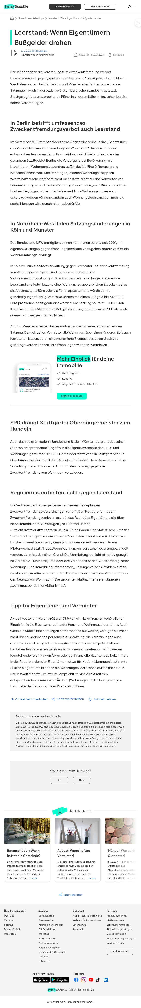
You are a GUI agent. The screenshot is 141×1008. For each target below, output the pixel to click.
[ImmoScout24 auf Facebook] (76, 981)
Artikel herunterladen (31, 699)
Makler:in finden (100, 6)
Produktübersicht (116, 915)
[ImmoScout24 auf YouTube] (91, 981)
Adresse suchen (47, 938)
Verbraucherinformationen (87, 920)
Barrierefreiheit (12, 929)
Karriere (8, 920)
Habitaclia (43, 961)
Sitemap (8, 924)
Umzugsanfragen (116, 933)
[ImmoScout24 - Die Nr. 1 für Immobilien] (57, 990)
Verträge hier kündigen (50, 924)
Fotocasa (43, 956)
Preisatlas (43, 933)
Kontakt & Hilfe (46, 915)
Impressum (10, 933)
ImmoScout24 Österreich (52, 952)
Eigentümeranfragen (118, 924)
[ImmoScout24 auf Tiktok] (99, 981)
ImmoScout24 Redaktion (34, 51)
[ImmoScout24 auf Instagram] (84, 981)
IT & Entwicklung (47, 929)
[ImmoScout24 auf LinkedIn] (106, 981)
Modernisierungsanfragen (121, 938)
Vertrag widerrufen (48, 943)
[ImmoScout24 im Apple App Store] (41, 981)
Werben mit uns (115, 943)
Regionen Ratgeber (49, 947)
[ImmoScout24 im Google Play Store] (59, 981)
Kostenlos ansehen (72, 395)
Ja (59, 780)
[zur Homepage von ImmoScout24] (16, 8)
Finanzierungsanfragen (119, 929)
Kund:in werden (120, 951)
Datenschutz (79, 924)
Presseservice (46, 920)
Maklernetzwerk (115, 920)
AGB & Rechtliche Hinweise (87, 915)
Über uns (9, 915)
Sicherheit (78, 929)
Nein (82, 780)
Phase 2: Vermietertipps (31, 18)
